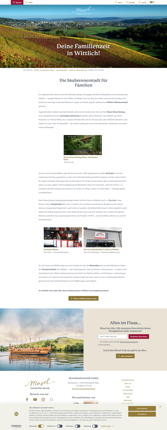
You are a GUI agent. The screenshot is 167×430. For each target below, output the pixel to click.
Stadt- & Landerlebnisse (78, 70)
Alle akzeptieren (142, 408)
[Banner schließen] (160, 406)
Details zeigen (106, 426)
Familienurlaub (61, 70)
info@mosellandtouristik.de (83, 388)
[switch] (60, 426)
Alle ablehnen (142, 414)
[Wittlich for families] (152, 2)
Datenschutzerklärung (129, 342)
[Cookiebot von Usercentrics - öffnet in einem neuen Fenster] (16, 426)
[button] (17, 2)
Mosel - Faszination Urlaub (44, 70)
